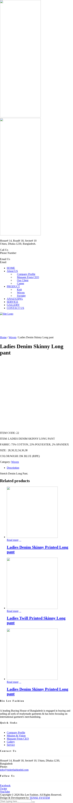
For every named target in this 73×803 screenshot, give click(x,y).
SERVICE (12, 301)
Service (11, 744)
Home (3, 337)
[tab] (40, 467)
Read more (13, 540)
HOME (11, 268)
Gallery (11, 741)
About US (12, 271)
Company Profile (16, 732)
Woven (12, 337)
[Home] (6, 313)
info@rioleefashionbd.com (14, 769)
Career (20, 283)
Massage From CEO (18, 738)
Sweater (21, 295)
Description (13, 467)
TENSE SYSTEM (40, 797)
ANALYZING (15, 298)
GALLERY (13, 304)
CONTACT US (15, 308)
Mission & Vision (16, 735)
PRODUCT (13, 286)
